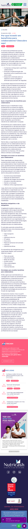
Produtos (10, 388)
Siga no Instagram (15, 451)
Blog (3, 46)
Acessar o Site (8, 361)
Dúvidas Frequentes (12, 397)
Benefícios (16, 388)
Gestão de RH (10, 46)
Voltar (4, 30)
